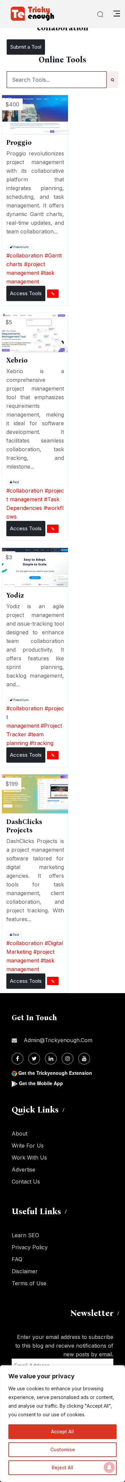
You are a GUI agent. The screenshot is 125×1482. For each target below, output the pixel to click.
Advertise (23, 1169)
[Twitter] (34, 1058)
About (19, 1133)
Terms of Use (29, 1283)
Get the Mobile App (41, 1083)
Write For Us (28, 1145)
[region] (62, 1423)
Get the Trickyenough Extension (55, 1072)
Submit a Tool (25, 47)
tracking (43, 743)
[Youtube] (84, 1058)
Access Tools (26, 293)
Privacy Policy (30, 1247)
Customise (62, 1449)
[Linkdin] (51, 1058)
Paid (15, 482)
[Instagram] (67, 1058)
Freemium (21, 247)
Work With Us (29, 1157)
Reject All (62, 1467)
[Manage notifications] (109, 1467)
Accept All (62, 1431)
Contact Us (26, 1181)
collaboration (26, 255)
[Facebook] (17, 1058)
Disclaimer (25, 1271)
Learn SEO (25, 1235)
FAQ (17, 1259)
